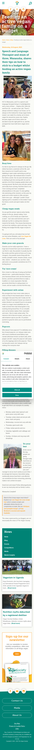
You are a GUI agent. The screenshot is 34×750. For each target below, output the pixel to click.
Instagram (23, 691)
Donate (10, 9)
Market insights (9, 555)
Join (17, 9)
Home (3, 40)
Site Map (17, 723)
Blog (12, 40)
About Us (17, 715)
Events (6, 544)
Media (6, 551)
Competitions (9, 547)
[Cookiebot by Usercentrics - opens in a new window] (24, 353)
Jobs (17, 729)
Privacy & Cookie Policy (17, 726)
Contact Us (17, 701)
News (7, 40)
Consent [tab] (6, 358)
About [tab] (28, 358)
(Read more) (11, 588)
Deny (17, 395)
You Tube (17, 691)
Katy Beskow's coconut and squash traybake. (14, 511)
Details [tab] (17, 358)
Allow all (17, 390)
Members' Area (23, 9)
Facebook (10, 691)
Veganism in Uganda (13, 577)
